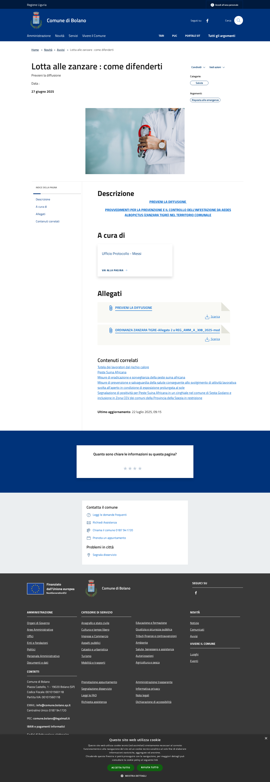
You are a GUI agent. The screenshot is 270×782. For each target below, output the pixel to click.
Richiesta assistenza (94, 702)
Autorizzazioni (145, 656)
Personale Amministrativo (43, 656)
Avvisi (61, 50)
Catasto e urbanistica (94, 649)
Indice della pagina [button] (46, 187)
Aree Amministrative (40, 629)
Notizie (194, 623)
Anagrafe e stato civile (95, 623)
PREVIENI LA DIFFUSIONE (168, 201)
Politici (31, 649)
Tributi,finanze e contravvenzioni (156, 636)
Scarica (215, 316)
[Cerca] (238, 20)
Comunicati (197, 629)
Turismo (86, 656)
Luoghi (194, 654)
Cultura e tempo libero (95, 629)
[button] (134, 776)
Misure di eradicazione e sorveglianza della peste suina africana (141, 377)
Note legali (142, 695)
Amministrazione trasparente (154, 682)
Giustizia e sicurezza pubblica (154, 629)
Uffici (30, 636)
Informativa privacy (148, 688)
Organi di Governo (38, 623)
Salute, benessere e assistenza (155, 649)
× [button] (265, 738)
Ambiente (142, 642)
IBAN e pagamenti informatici (46, 726)
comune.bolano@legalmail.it (51, 718)
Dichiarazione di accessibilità (153, 702)
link (156, 759)
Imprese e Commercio (94, 636)
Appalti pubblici (90, 643)
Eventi (194, 661)
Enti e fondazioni (37, 643)
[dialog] (135, 758)
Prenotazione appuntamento (99, 682)
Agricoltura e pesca (148, 662)
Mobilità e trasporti (93, 662)
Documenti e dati (37, 662)
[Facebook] (206, 20)
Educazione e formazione (151, 623)
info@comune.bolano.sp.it (53, 705)
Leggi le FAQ (89, 695)
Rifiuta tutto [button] (150, 767)
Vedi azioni (215, 67)
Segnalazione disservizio (96, 688)
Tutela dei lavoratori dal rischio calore (123, 367)
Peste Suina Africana (112, 372)
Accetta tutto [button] (120, 767)
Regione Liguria (36, 5)
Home (35, 50)
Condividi (196, 67)
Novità (48, 50)
